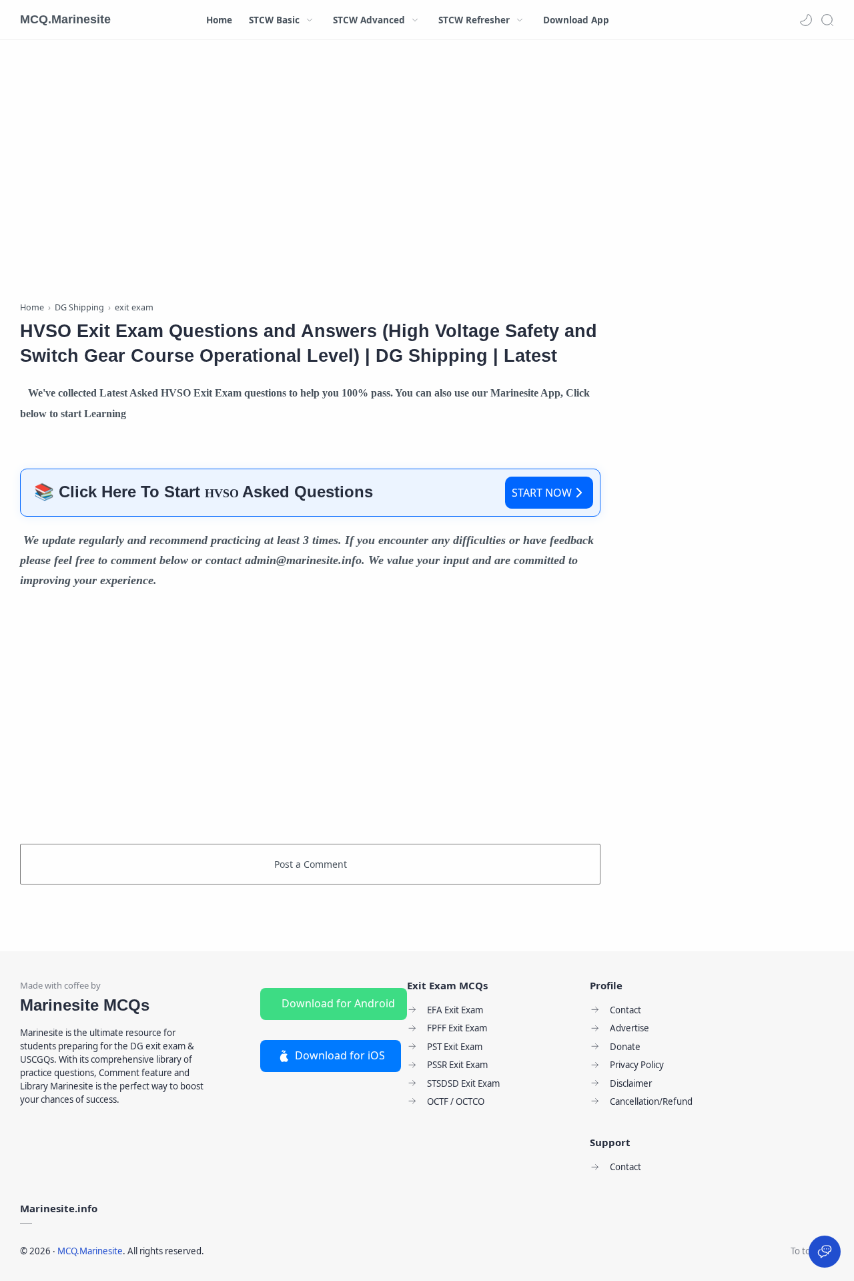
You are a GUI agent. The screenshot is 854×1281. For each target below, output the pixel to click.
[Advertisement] (310, 173)
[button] (806, 20)
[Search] (827, 20)
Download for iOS (340, 1055)
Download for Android (338, 1003)
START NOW (542, 492)
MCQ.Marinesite (65, 19)
